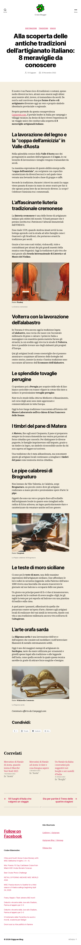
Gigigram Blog (17, 939)
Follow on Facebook (13, 834)
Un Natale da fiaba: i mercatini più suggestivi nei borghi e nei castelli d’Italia (64, 768)
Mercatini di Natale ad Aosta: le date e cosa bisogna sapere (39, 765)
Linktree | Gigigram (50, 833)
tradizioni (43, 28)
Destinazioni (31, 28)
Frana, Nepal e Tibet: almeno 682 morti (19, 898)
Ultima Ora (47, 848)
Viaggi (53, 28)
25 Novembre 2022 (49, 73)
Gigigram (32, 73)
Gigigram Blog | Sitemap (52, 840)
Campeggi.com (19, 114)
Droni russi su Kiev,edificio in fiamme (18, 924)
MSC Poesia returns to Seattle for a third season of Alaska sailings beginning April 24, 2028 (20, 887)
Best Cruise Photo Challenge (15, 873)
